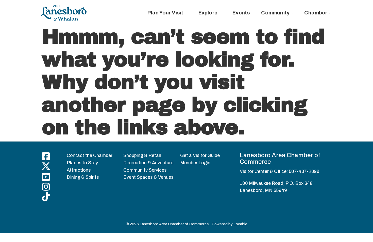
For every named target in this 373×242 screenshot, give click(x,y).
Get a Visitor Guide (200, 155)
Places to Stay (82, 162)
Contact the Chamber (89, 155)
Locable (240, 224)
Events (241, 12)
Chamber (316, 12)
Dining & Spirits (83, 177)
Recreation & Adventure (148, 162)
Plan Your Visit (165, 12)
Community (276, 12)
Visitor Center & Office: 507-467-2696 (279, 171)
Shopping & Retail (142, 155)
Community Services (145, 170)
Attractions (79, 170)
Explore (208, 12)
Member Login (195, 162)
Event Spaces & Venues (148, 177)
